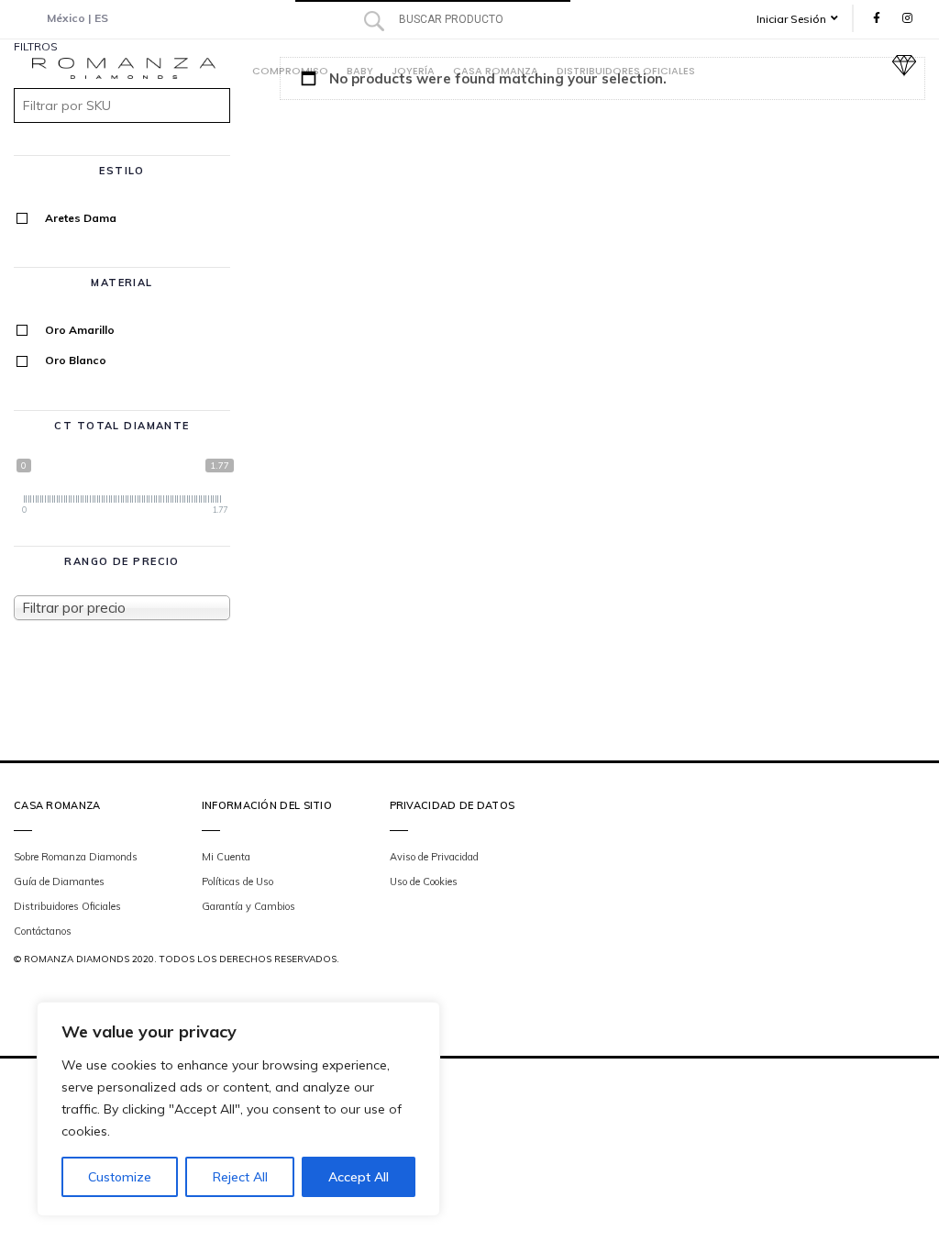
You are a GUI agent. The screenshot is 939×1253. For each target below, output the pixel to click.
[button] (804, 18)
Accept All (358, 1177)
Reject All (240, 1177)
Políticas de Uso (237, 881)
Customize (119, 1177)
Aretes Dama (80, 218)
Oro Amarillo (80, 330)
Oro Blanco (75, 360)
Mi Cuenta (226, 856)
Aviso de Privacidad (434, 856)
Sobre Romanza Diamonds (76, 856)
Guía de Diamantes (59, 881)
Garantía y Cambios (248, 906)
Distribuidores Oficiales (67, 906)
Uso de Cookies (424, 881)
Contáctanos (43, 931)
